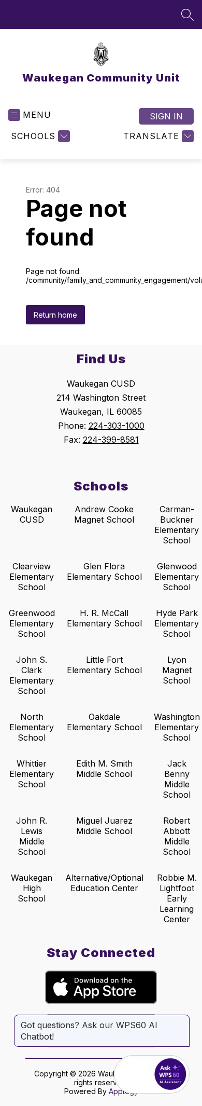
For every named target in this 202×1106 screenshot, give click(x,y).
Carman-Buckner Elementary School (176, 524)
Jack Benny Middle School (177, 779)
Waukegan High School (31, 888)
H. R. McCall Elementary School (104, 618)
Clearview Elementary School (31, 576)
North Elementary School (31, 727)
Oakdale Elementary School (104, 722)
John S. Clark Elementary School (31, 675)
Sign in (166, 116)
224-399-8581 (111, 439)
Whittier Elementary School (31, 773)
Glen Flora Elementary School (104, 571)
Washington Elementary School (177, 727)
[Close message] (181, 1019)
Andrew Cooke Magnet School (104, 514)
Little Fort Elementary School (104, 664)
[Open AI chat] (170, 1074)
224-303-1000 (117, 425)
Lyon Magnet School (177, 670)
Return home (55, 314)
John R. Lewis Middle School (31, 836)
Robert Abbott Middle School (177, 836)
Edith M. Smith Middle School (104, 768)
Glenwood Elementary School (176, 576)
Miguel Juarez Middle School (104, 825)
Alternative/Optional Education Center (104, 882)
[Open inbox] (133, 1074)
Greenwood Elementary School (32, 623)
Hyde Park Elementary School (176, 623)
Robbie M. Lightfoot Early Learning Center (177, 898)
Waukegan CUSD (31, 514)
